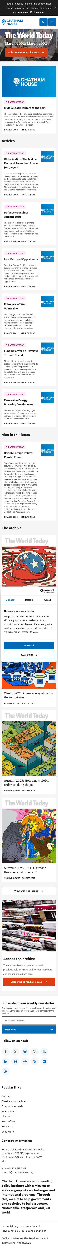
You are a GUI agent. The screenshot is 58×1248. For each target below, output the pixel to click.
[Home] (12, 22)
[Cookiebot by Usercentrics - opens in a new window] (41, 591)
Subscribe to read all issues (26, 981)
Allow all (29, 645)
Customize (27, 654)
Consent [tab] (10, 599)
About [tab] (47, 599)
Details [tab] (29, 599)
